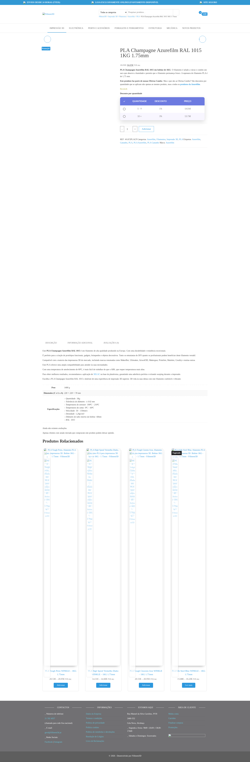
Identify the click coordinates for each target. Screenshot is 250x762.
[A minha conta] (194, 14)
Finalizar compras (175, 723)
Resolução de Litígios (95, 736)
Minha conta (173, 714)
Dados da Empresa (93, 714)
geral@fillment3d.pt (53, 732)
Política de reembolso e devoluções (100, 732)
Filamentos (161, 139)
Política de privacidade (95, 723)
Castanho (123, 143)
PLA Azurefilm (140, 143)
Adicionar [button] (61, 685)
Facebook (49, 742)
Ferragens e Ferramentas (129, 28)
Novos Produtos (191, 28)
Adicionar (146, 129)
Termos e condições (94, 718)
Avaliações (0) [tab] (111, 343)
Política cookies (92, 727)
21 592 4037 (50, 718)
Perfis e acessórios (99, 28)
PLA (181, 139)
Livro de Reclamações (95, 741)
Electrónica (76, 28)
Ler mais (188, 685)
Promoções (172, 727)
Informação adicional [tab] (80, 343)
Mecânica (172, 28)
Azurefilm (151, 139)
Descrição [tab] (51, 343)
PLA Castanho (153, 143)
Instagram (58, 742)
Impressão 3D (57, 28)
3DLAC (96, 374)
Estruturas (155, 28)
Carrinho (172, 718)
